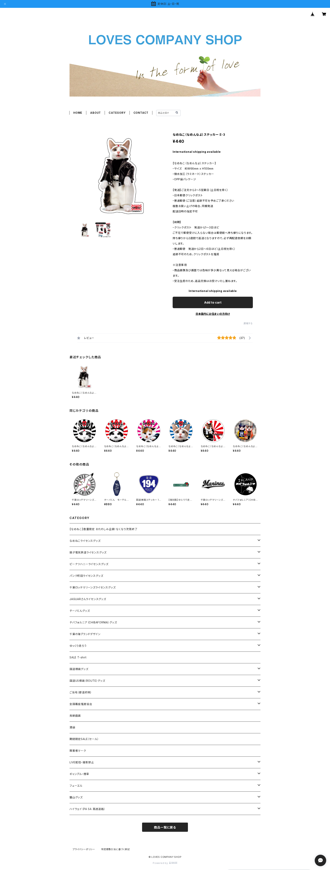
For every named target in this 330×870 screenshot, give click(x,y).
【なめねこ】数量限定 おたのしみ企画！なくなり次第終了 (104, 529)
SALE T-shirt (78, 657)
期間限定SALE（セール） (84, 739)
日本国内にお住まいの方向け (213, 313)
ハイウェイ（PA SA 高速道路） (87, 809)
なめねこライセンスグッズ (85, 540)
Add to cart (213, 302)
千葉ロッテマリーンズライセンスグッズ (93, 587)
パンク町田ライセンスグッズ (86, 575)
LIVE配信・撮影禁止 (82, 762)
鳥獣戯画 (75, 715)
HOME (77, 112)
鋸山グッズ (76, 797)
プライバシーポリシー (84, 849)
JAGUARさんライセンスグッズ (88, 599)
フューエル (76, 785)
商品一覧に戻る (165, 827)
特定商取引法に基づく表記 (115, 849)
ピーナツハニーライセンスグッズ (89, 564)
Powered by (161, 863)
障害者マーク (78, 750)
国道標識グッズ (79, 669)
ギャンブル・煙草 (79, 774)
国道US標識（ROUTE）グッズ (87, 680)
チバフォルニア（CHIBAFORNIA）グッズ (93, 622)
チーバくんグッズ (80, 610)
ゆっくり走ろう (78, 645)
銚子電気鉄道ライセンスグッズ (88, 552)
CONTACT (141, 112)
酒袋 (72, 727)
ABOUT (95, 112)
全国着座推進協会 (81, 704)
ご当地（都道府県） (81, 692)
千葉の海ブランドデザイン (85, 634)
